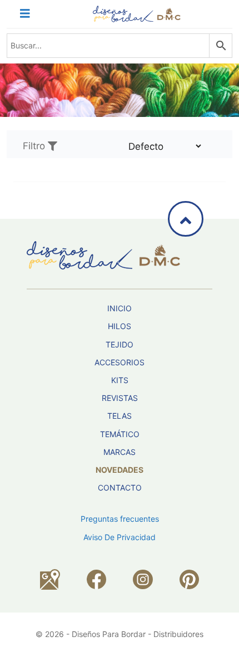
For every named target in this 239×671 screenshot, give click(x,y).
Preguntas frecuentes (120, 518)
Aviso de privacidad (119, 537)
